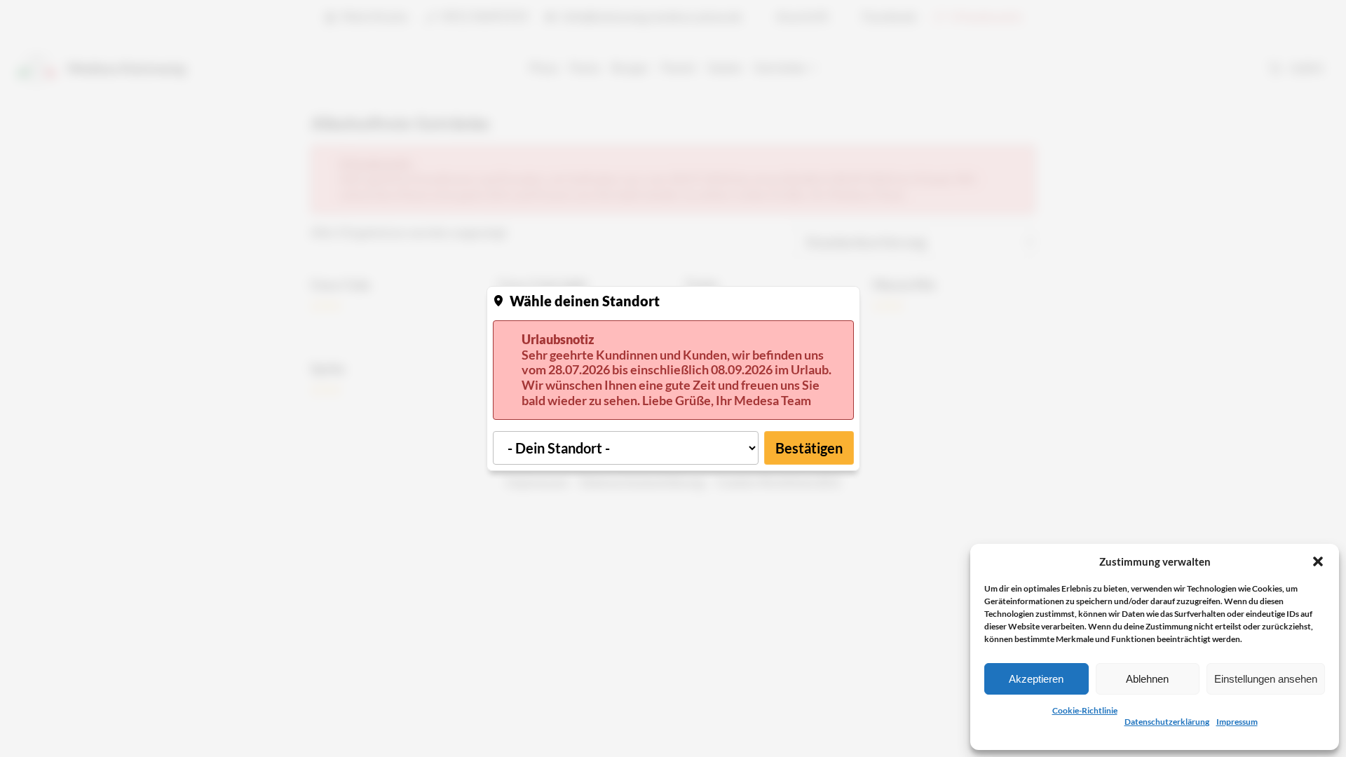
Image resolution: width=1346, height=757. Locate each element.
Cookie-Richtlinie (1084, 710)
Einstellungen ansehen (1265, 679)
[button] (1318, 561)
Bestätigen (809, 447)
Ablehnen (1147, 679)
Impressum (1237, 721)
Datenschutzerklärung (1166, 721)
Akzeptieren (1036, 679)
